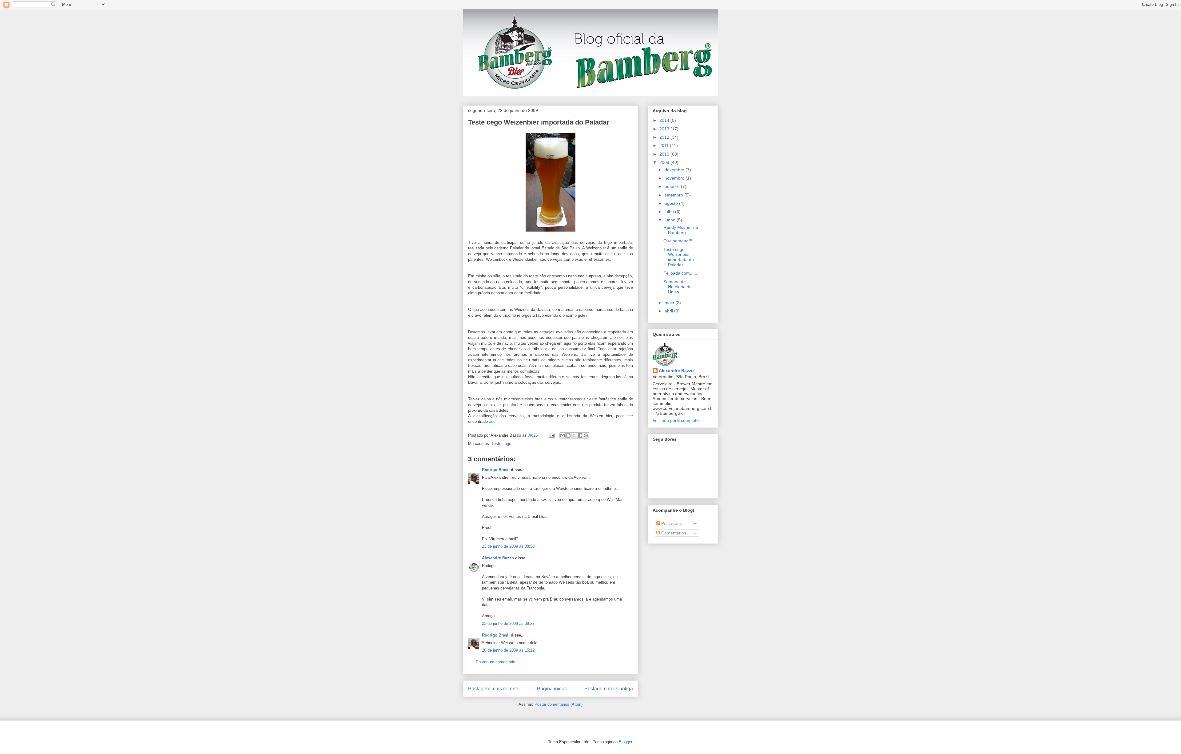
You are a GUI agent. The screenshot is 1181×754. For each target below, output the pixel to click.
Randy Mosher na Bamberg (680, 230)
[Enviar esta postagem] (551, 435)
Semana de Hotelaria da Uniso (677, 287)
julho (670, 211)
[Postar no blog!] (568, 435)
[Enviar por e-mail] (562, 435)
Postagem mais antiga (608, 688)
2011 (664, 145)
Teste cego (501, 443)
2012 (664, 137)
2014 (664, 120)
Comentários (673, 532)
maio (670, 302)
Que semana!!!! (678, 240)
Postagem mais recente (493, 688)
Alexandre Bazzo (498, 558)
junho (671, 219)
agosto (672, 203)
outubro (673, 186)
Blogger (625, 742)
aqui (492, 421)
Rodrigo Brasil (496, 469)
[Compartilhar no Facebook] (580, 435)
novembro (675, 178)
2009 (664, 162)
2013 (664, 128)
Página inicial (552, 688)
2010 (664, 154)
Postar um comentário (495, 662)
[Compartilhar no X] (574, 435)
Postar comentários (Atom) (559, 704)
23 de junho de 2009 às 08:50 (508, 546)
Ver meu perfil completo (676, 420)
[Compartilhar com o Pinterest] (586, 435)
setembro (674, 194)
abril (669, 310)
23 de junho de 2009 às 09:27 (508, 623)
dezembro (675, 169)
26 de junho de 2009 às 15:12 (508, 650)
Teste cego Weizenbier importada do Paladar (538, 122)
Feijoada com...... (680, 273)
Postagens (671, 523)
